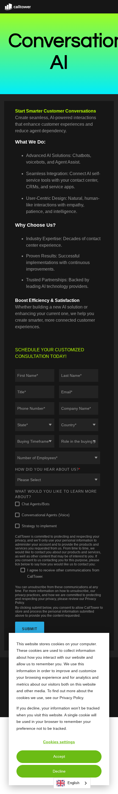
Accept (59, 756)
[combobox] (72, 783)
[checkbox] (57, 515)
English (73, 783)
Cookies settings (59, 742)
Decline (59, 771)
